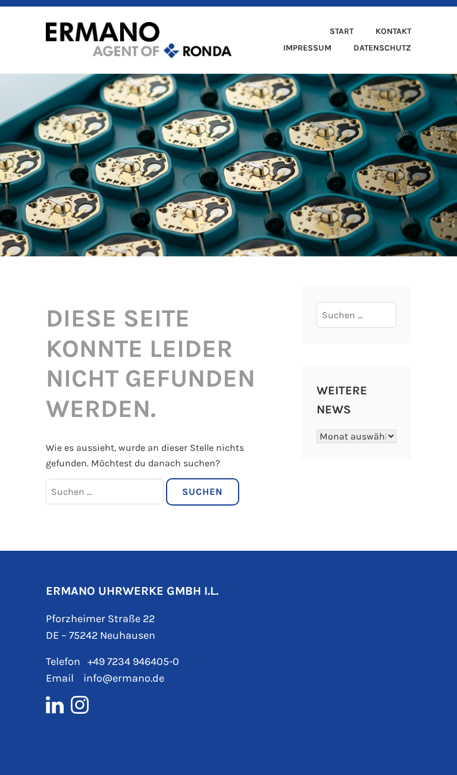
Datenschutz (382, 48)
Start (341, 31)
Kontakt (393, 31)
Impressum (307, 48)
